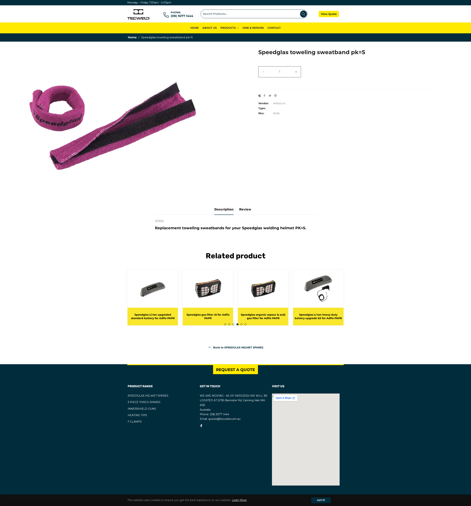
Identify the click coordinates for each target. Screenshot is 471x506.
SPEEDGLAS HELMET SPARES (148, 395)
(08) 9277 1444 (182, 16)
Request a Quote (235, 369)
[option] (152, 297)
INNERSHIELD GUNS (142, 408)
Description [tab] (224, 209)
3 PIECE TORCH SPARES (144, 402)
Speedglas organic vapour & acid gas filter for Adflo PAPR (263, 316)
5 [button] (241, 324)
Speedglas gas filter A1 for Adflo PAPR (208, 316)
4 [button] (237, 324)
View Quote (329, 14)
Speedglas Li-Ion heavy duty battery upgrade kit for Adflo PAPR (318, 316)
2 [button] (229, 324)
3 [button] (233, 324)
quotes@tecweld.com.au (224, 419)
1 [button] (225, 324)
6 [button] (246, 324)
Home (132, 37)
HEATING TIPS (137, 415)
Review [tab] (245, 209)
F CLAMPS (135, 421)
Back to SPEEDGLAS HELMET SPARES (238, 347)
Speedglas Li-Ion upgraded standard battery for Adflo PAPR (153, 316)
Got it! (321, 500)
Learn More (239, 500)
